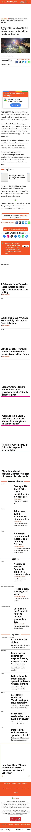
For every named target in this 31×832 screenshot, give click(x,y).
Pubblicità (16, 824)
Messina (16, 788)
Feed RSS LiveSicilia (25, 824)
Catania (19, 783)
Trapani (15, 792)
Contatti (11, 824)
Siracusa (27, 788)
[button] (2, 776)
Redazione (18, 499)
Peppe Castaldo (10, 60)
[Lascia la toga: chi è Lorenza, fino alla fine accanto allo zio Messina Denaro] (13, 177)
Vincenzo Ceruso (20, 576)
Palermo (14, 783)
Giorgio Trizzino (20, 596)
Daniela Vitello (19, 546)
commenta (23, 215)
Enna (11, 788)
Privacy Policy (4, 824)
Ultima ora (17, 830)
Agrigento (24, 783)
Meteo (27, 830)
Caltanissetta (5, 788)
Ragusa (21, 788)
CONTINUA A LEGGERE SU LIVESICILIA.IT (15, 229)
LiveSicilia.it (5, 19)
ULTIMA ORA (7, 783)
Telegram (6, 830)
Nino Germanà (19, 624)
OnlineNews (6, 294)
